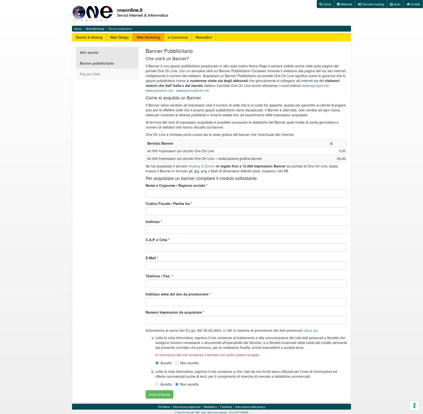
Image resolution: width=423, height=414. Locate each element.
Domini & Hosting (89, 37)
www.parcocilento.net (192, 90)
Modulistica (210, 407)
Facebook (226, 407)
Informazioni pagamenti (186, 407)
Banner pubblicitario (97, 63)
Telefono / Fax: (158, 275)
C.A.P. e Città (156, 239)
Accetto (166, 362)
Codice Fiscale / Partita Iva (168, 203)
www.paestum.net (159, 90)
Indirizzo (153, 221)
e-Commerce (178, 37)
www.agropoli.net (315, 85)
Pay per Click (90, 73)
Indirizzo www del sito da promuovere (177, 294)
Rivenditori (204, 37)
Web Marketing (95, 29)
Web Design (119, 37)
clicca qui (311, 330)
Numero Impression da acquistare (174, 312)
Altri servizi (89, 52)
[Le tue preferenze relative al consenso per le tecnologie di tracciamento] (414, 405)
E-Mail (151, 257)
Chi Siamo (164, 407)
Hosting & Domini (201, 166)
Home (77, 29)
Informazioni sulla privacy (250, 407)
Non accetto (189, 362)
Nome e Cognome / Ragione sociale (175, 185)
